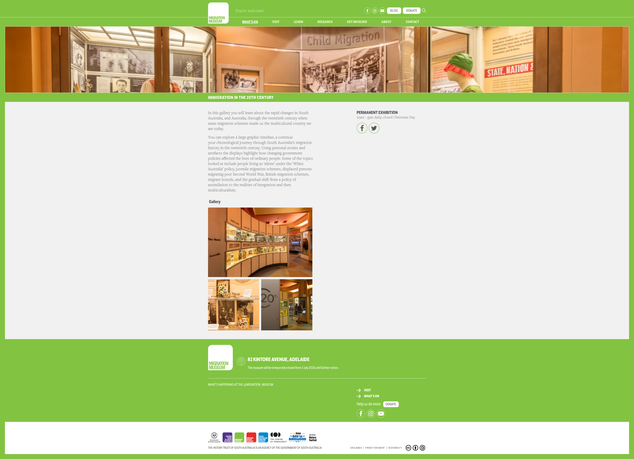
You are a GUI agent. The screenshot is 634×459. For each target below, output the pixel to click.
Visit (276, 22)
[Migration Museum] (241, 438)
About (386, 22)
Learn (298, 22)
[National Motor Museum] (252, 438)
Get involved (357, 22)
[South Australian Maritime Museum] (264, 438)
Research (325, 22)
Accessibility (395, 447)
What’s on (250, 22)
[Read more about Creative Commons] (409, 448)
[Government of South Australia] (215, 438)
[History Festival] (314, 436)
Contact (412, 22)
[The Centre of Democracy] (279, 436)
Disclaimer (356, 447)
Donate (411, 11)
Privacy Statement (375, 447)
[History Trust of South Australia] (229, 438)
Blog (394, 11)
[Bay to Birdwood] (298, 436)
